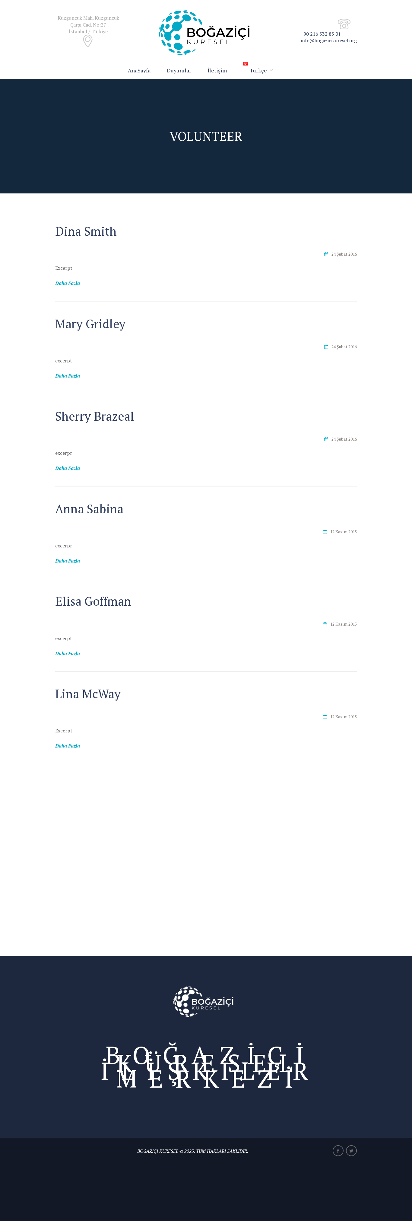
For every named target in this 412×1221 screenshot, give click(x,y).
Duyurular (179, 70)
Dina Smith (86, 231)
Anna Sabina (89, 509)
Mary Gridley (90, 324)
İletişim (217, 70)
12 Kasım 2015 (343, 531)
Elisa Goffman (93, 601)
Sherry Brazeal (94, 416)
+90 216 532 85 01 (321, 33)
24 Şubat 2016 (344, 254)
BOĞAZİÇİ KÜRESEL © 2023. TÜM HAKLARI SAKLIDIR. (192, 1151)
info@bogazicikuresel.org (329, 40)
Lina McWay (88, 694)
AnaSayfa (139, 70)
